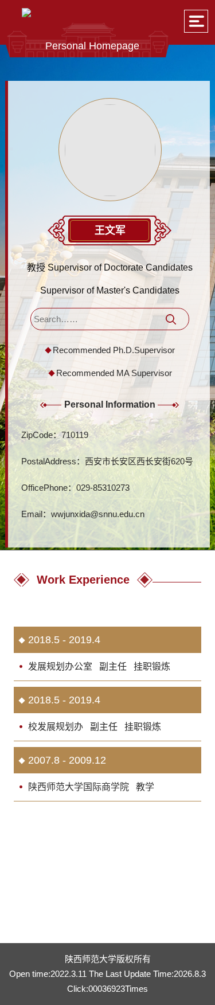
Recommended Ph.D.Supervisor (114, 350)
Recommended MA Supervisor (114, 373)
